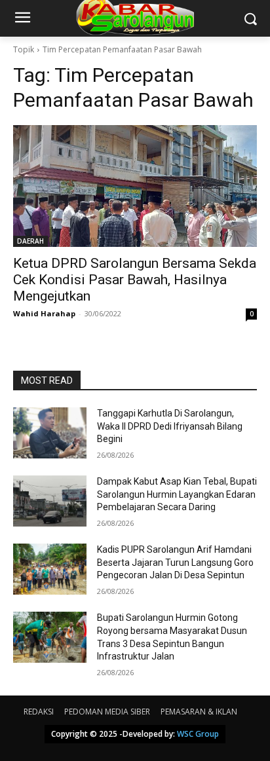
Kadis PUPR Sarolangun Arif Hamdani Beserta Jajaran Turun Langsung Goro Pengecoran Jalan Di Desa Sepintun (175, 562)
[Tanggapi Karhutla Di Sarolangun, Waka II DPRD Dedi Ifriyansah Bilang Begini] (50, 432)
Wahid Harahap (44, 313)
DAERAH (30, 241)
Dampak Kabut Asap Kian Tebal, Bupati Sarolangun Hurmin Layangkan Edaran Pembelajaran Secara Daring (177, 494)
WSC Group (198, 733)
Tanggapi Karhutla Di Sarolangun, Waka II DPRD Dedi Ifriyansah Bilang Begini (169, 426)
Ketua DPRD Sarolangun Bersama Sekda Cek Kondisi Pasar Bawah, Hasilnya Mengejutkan (134, 279)
